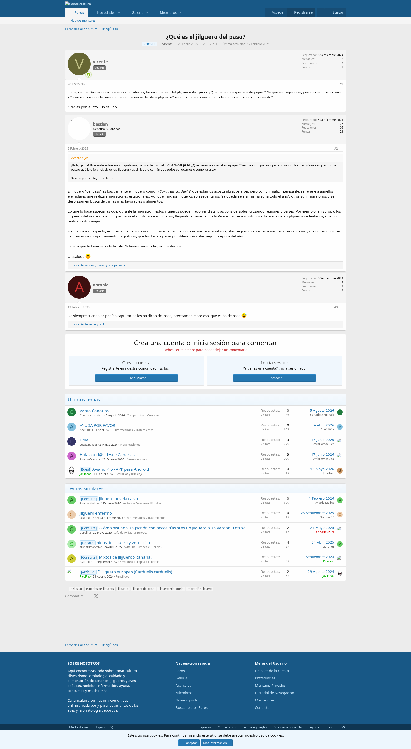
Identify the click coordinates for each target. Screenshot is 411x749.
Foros (79, 12)
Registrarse (138, 378)
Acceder (276, 378)
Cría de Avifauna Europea (131, 533)
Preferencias (265, 678)
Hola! (85, 440)
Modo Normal (78, 727)
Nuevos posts (187, 700)
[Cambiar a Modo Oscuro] (320, 12)
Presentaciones (130, 445)
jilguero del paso (143, 589)
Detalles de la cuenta (272, 670)
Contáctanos (226, 727)
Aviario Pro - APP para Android (120, 469)
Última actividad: (245, 44)
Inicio (329, 727)
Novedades (106, 12)
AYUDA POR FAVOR (97, 425)
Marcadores (264, 700)
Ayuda (314, 727)
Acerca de (183, 685)
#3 (336, 307)
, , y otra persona (99, 265)
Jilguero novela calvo (118, 498)
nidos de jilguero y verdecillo (123, 542)
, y (89, 324)
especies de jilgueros (100, 589)
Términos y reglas (254, 727)
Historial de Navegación (274, 692)
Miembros (168, 12)
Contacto (262, 707)
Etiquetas (204, 727)
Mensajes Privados (270, 685)
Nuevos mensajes (82, 20)
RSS (342, 727)
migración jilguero (200, 589)
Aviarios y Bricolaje (130, 474)
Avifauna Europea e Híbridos (142, 503)
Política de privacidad (288, 727)
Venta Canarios (94, 410)
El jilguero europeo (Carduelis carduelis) (135, 572)
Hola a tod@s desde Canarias (107, 454)
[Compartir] (335, 84)
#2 (336, 148)
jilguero (123, 589)
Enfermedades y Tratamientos (133, 430)
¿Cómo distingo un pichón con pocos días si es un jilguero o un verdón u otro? (172, 528)
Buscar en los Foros (192, 707)
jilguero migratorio (171, 589)
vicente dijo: (79, 158)
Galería (137, 12)
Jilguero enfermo (96, 513)
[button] (119, 12)
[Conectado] (88, 74)
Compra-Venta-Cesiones (143, 415)
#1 (341, 84)
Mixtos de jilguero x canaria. (125, 557)
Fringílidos (122, 577)
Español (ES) (104, 727)
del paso (76, 589)
